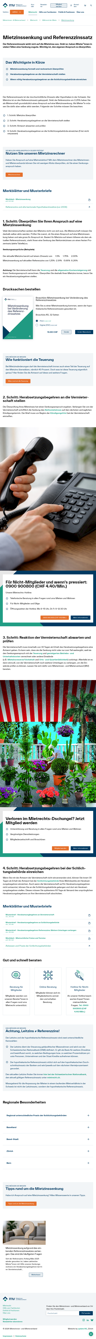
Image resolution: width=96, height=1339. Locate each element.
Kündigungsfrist (58, 413)
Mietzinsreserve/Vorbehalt (21, 659)
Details (66, 332)
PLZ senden (86, 1313)
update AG (82, 1329)
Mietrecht (32, 12)
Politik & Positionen (66, 12)
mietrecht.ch (53, 1077)
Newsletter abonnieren (12, 1321)
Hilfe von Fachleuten (47, 12)
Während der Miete (49, 20)
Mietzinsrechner (14, 175)
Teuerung (45, 270)
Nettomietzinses (53, 410)
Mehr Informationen (80, 617)
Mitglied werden (60, 848)
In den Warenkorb (84, 332)
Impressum (7, 1336)
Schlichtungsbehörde (48, 881)
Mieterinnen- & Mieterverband (14, 20)
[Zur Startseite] (16, 5)
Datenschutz (20, 1336)
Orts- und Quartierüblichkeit (53, 659)
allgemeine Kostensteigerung (72, 270)
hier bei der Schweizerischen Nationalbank (64, 1074)
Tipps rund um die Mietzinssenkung (21, 1204)
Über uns (80, 12)
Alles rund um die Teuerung (18, 381)
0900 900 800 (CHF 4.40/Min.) (54, 617)
